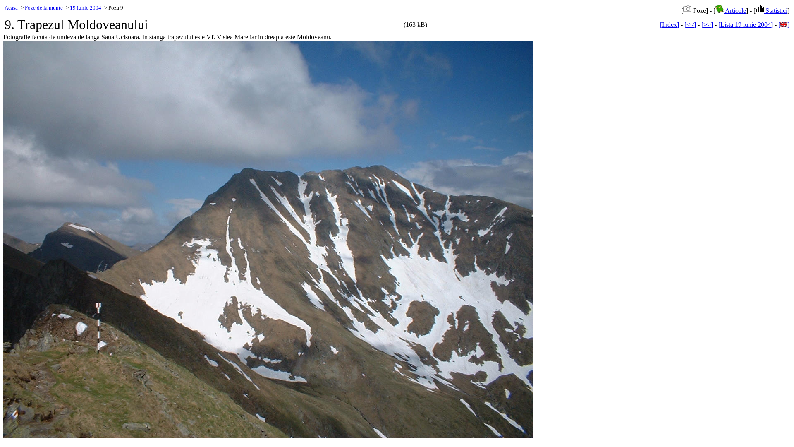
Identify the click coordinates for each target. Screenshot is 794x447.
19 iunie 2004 (85, 8)
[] (783, 24)
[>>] (707, 24)
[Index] (669, 24)
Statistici (775, 10)
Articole (735, 10)
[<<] (690, 24)
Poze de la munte (44, 8)
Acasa (11, 8)
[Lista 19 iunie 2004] (745, 24)
